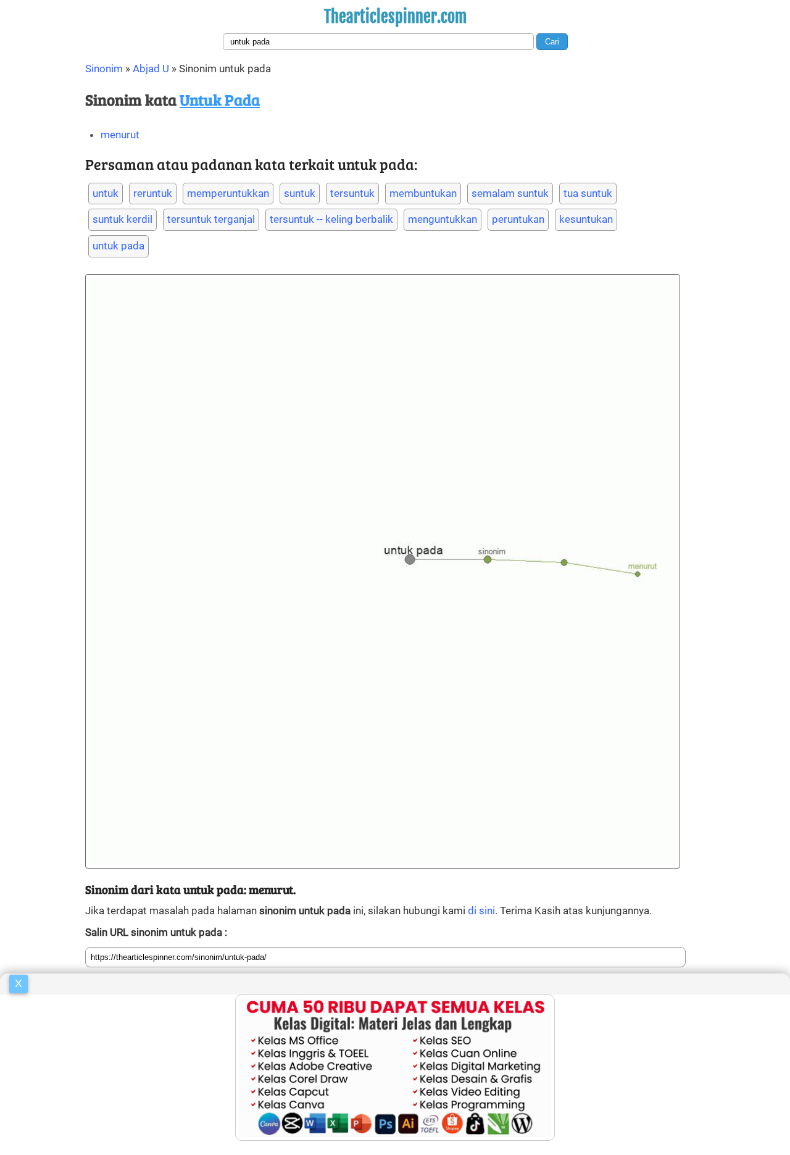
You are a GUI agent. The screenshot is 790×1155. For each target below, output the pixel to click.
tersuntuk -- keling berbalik (331, 219)
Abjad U (151, 68)
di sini (481, 910)
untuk (105, 193)
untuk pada (118, 246)
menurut (120, 134)
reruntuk (152, 193)
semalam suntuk (510, 193)
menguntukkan (442, 219)
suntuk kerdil (122, 219)
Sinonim (104, 68)
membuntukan (423, 193)
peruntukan (518, 219)
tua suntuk (587, 193)
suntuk (299, 193)
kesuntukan (586, 219)
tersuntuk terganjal (211, 219)
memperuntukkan (228, 193)
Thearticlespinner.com (395, 17)
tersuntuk (352, 193)
